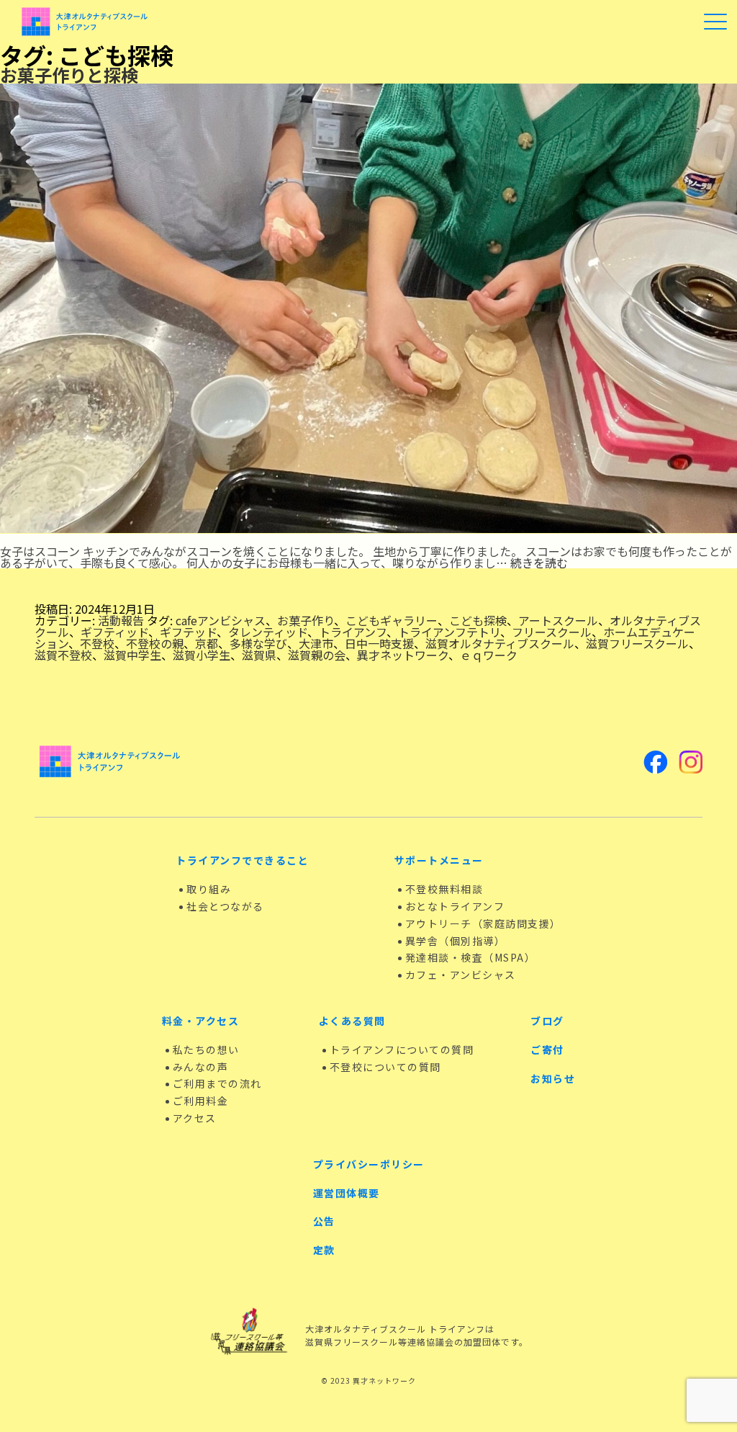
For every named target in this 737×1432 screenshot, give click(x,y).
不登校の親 (155, 643)
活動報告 (121, 620)
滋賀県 (259, 654)
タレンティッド (267, 631)
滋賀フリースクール (637, 643)
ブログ (547, 1020)
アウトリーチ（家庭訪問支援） (483, 923)
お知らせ (552, 1078)
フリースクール (552, 631)
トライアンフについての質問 (402, 1049)
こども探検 (478, 620)
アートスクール (558, 620)
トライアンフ (352, 631)
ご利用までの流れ (217, 1083)
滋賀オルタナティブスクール (499, 643)
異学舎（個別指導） (455, 941)
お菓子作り (305, 620)
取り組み (208, 889)
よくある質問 (352, 1020)
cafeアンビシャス (221, 620)
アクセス (195, 1118)
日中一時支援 (379, 643)
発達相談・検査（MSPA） (470, 957)
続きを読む (539, 562)
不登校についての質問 (385, 1067)
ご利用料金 (201, 1100)
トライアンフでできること (242, 860)
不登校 (97, 643)
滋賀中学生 (132, 654)
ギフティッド (114, 631)
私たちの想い (206, 1049)
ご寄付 (547, 1049)
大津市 (316, 643)
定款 (324, 1250)
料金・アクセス (201, 1020)
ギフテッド (188, 631)
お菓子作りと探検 (69, 74)
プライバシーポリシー (369, 1164)
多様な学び (258, 643)
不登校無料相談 (444, 889)
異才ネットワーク (402, 654)
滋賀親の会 (316, 654)
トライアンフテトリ (449, 631)
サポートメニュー (439, 860)
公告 (324, 1221)
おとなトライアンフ (455, 906)
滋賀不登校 (63, 654)
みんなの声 (201, 1067)
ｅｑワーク (488, 654)
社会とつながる (225, 906)
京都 (206, 643)
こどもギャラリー (391, 620)
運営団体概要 (346, 1193)
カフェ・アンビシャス (460, 974)
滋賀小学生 (201, 654)
